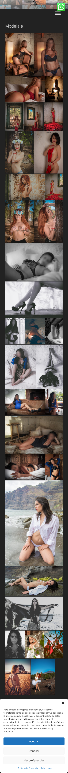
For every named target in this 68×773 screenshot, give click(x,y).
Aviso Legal (46, 768)
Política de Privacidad (28, 768)
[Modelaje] (19, 54)
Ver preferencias (34, 760)
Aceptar (34, 741)
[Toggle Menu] (58, 13)
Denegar (34, 751)
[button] (63, 703)
